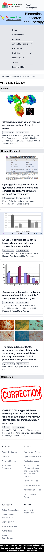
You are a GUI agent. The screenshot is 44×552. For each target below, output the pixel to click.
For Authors (17, 48)
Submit (15, 62)
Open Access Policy (32, 456)
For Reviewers (18, 58)
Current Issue (18, 34)
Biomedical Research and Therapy (34, 18)
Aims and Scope (9, 461)
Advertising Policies (32, 490)
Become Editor (18, 67)
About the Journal (9, 452)
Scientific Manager (32, 485)
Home (14, 30)
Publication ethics (31, 461)
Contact (5, 456)
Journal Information (20, 44)
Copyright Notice (9, 522)
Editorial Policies (31, 481)
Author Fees (7, 531)
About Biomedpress (31, 6)
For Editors (17, 53)
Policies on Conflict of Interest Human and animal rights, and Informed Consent (32, 470)
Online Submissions (10, 510)
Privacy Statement (9, 526)
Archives (16, 39)
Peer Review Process (33, 452)
